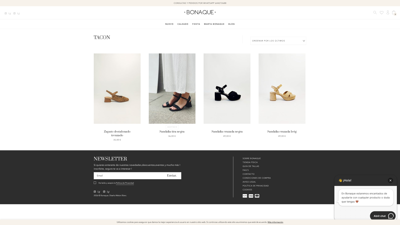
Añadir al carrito (117, 77)
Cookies (247, 189)
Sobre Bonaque (252, 158)
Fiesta (196, 24)
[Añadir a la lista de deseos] (101, 79)
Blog (231, 24)
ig (9, 13)
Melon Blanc (121, 195)
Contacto (249, 174)
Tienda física (250, 162)
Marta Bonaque (214, 24)
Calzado (183, 24)
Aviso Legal (249, 182)
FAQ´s (246, 170)
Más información (275, 222)
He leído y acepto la (116, 183)
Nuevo (169, 24)
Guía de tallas (251, 166)
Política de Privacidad (125, 183)
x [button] (395, 223)
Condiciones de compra (257, 178)
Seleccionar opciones (227, 77)
